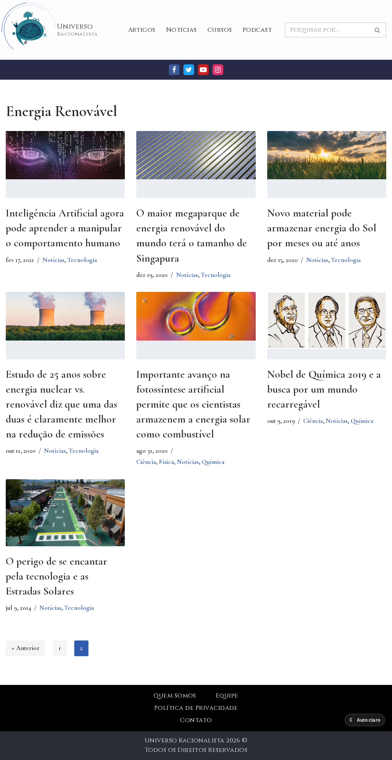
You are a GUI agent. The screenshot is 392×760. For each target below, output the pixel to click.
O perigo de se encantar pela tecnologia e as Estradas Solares (56, 576)
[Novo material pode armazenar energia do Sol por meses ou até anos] (326, 155)
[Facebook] (174, 69)
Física (166, 462)
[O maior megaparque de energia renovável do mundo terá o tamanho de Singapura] (195, 155)
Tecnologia (82, 260)
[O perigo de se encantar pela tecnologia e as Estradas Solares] (65, 519)
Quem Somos (175, 695)
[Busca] (377, 30)
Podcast (257, 30)
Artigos (141, 30)
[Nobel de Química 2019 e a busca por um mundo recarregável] (326, 320)
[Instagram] (217, 69)
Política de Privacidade (196, 708)
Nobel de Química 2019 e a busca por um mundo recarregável (324, 389)
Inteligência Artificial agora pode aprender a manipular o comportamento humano (65, 227)
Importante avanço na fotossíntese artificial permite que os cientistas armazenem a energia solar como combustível (193, 404)
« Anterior (25, 648)
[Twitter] (188, 69)
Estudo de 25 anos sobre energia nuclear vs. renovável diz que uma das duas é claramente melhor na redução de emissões (61, 404)
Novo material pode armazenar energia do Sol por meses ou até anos (321, 227)
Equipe (227, 695)
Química (213, 462)
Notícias (181, 30)
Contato (196, 720)
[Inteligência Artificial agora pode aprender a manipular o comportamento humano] (65, 155)
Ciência (146, 462)
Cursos (219, 30)
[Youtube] (203, 69)
